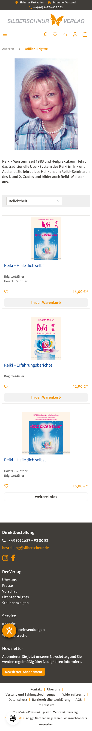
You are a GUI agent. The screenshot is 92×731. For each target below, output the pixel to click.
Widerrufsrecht (14, 635)
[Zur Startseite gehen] (46, 20)
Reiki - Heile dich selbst (25, 265)
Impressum (46, 704)
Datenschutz (18, 699)
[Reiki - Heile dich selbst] (46, 238)
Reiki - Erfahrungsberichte (28, 365)
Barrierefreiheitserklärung (51, 699)
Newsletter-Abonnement (23, 672)
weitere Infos (46, 497)
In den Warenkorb (46, 302)
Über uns (9, 580)
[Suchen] (45, 34)
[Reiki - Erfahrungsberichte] (46, 338)
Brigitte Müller (14, 276)
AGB (79, 699)
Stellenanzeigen (15, 603)
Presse (7, 585)
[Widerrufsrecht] (65, 34)
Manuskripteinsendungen (23, 630)
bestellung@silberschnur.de (25, 548)
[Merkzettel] (55, 34)
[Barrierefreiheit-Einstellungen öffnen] (9, 630)
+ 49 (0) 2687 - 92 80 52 (48, 7)
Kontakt (36, 689)
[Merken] (6, 292)
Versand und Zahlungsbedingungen (31, 694)
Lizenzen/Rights (15, 597)
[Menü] (6, 34)
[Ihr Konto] (75, 34)
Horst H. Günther (15, 281)
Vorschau (10, 591)
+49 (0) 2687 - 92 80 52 (28, 540)
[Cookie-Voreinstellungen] (12, 718)
